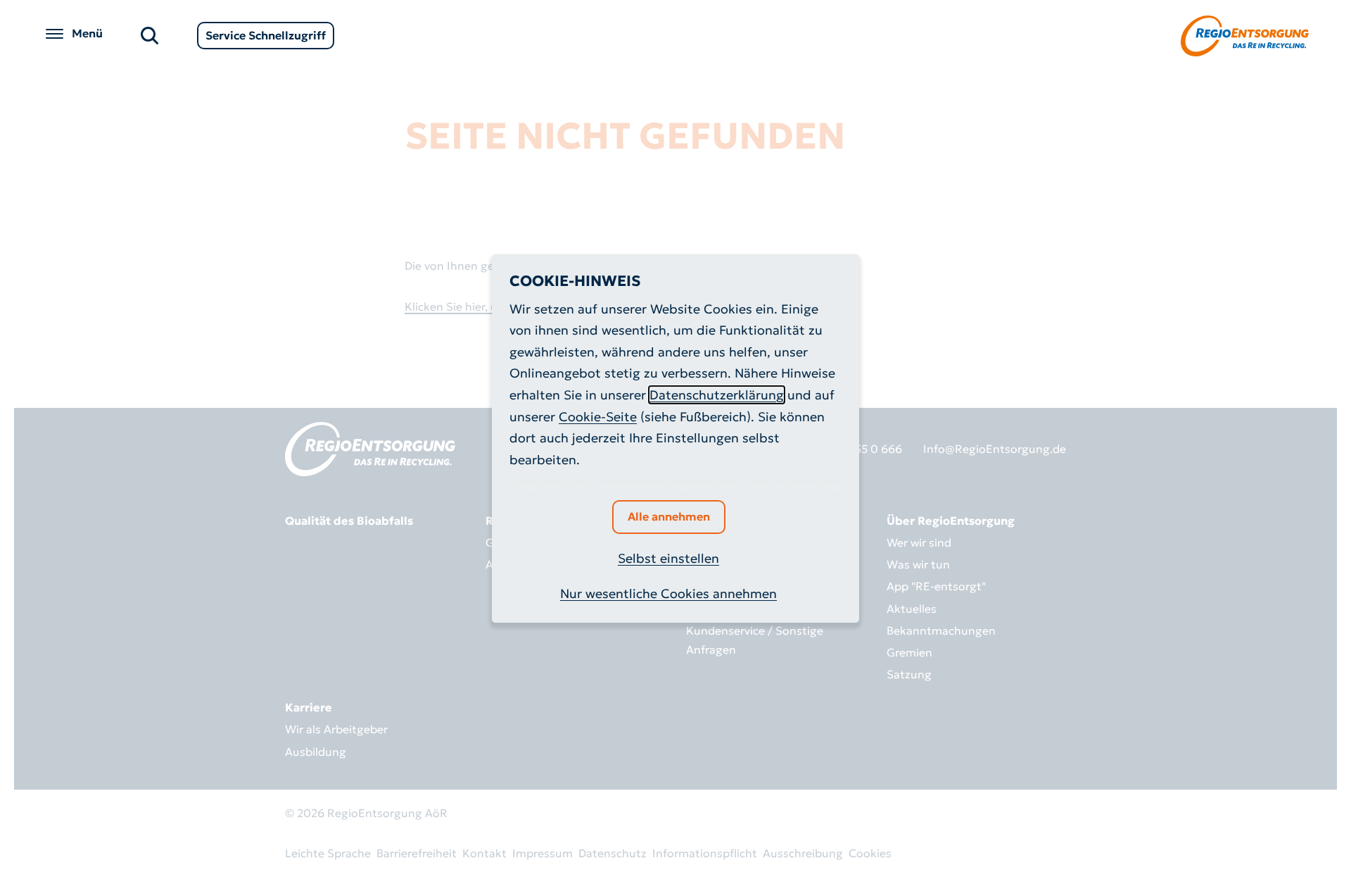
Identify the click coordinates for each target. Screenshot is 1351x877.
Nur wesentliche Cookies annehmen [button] (668, 593)
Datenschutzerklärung (716, 395)
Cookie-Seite (598, 417)
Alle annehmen (669, 516)
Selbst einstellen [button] (668, 558)
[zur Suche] (149, 34)
